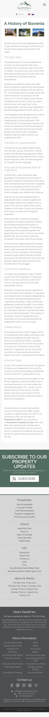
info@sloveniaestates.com (26, 691)
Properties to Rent (12, 419)
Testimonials (24, 541)
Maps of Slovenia (24, 535)
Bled (35, 642)
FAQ (24, 565)
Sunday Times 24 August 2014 (24, 592)
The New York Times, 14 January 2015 (24, 586)
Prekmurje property (12, 667)
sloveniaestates (26, 696)
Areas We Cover (24, 528)
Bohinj (35, 646)
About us (21, 14)
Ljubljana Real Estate (12, 646)
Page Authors (28, 709)
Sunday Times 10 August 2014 (24, 589)
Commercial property (24, 511)
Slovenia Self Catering (12, 672)
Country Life (24, 595)
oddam (19, 710)
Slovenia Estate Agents (12, 655)
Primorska (12, 652)
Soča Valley (35, 649)
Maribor (35, 652)
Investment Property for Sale (20, 422)
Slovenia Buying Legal (35, 655)
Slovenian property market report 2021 (24, 571)
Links (24, 562)
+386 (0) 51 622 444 (26, 693)
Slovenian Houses (13, 658)
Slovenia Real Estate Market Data (24, 568)
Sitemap (35, 709)
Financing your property (24, 517)
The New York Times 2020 (24, 583)
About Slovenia (24, 538)
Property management (24, 514)
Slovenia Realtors (35, 672)
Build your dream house (12, 664)
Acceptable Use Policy (35, 664)
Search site (24, 556)
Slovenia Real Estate (13, 642)
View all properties (24, 504)
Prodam (41, 709)
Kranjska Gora (13, 649)
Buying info (24, 552)
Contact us (24, 559)
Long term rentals (24, 507)
